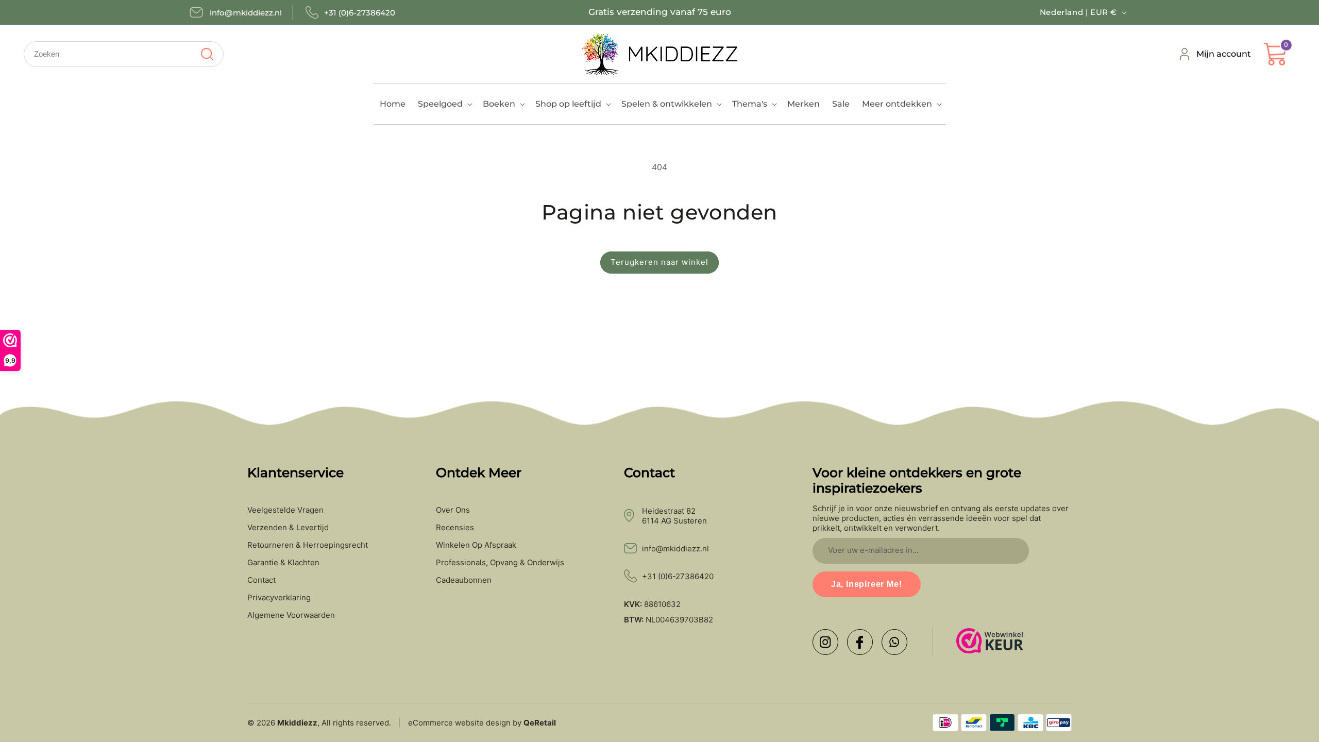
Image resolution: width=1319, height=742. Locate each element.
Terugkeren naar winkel (659, 262)
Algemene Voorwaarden (291, 615)
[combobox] (124, 54)
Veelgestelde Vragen (285, 510)
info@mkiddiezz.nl (675, 548)
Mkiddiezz (297, 723)
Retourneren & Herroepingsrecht (307, 545)
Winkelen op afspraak (476, 545)
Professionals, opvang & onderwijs (500, 562)
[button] (444, 104)
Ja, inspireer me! (866, 584)
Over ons (453, 510)
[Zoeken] (207, 54)
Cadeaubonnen (464, 580)
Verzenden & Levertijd (288, 527)
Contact (261, 580)
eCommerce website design (459, 723)
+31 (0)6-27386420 (678, 576)
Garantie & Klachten (283, 562)
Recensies (455, 527)
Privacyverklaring (279, 597)
